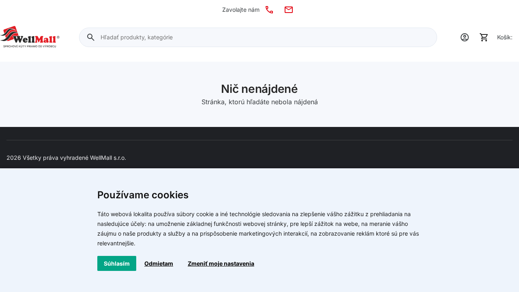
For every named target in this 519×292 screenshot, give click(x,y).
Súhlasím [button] (117, 263)
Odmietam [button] (158, 263)
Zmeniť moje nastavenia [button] (221, 263)
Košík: (505, 37)
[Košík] (484, 37)
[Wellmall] (30, 37)
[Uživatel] (465, 37)
